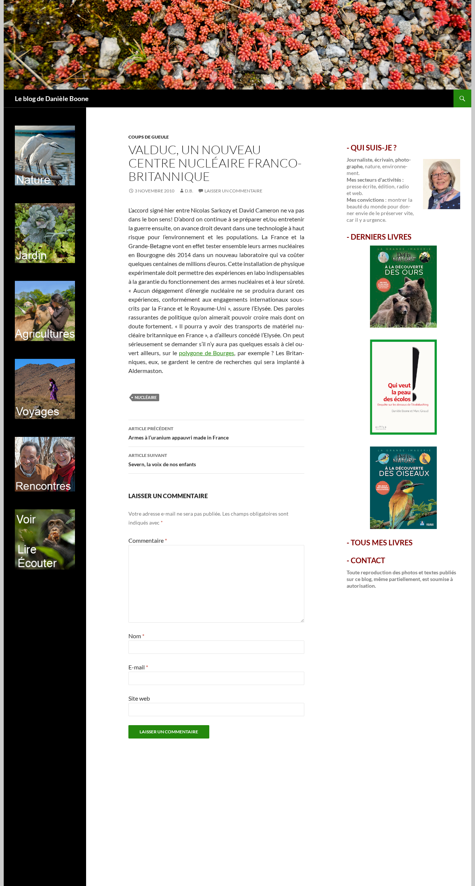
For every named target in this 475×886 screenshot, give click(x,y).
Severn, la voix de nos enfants (162, 459)
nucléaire (146, 397)
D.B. (189, 191)
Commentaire (147, 540)
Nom (136, 635)
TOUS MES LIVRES (382, 542)
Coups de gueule (148, 137)
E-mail (138, 667)
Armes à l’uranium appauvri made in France (178, 433)
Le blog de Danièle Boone (52, 98)
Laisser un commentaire (233, 191)
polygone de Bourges (206, 352)
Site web (139, 698)
